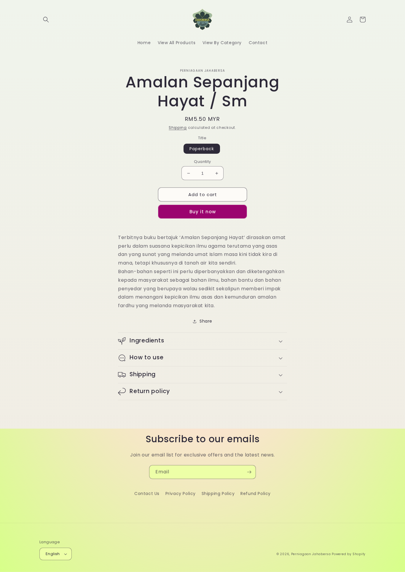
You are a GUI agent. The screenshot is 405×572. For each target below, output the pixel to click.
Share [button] (206, 321)
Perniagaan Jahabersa (311, 554)
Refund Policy (255, 493)
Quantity (202, 161)
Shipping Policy (218, 493)
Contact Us (147, 493)
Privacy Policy (180, 493)
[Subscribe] (249, 472)
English (53, 554)
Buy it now (202, 212)
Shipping (178, 127)
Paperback (201, 149)
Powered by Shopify (349, 554)
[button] (45, 19)
